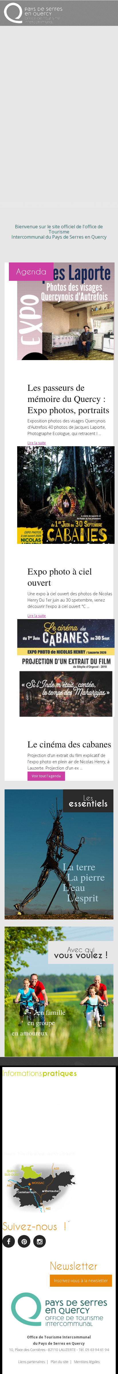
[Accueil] (33, 13)
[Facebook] (8, 1241)
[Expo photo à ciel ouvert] (66, 495)
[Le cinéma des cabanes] (66, 668)
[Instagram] (39, 1241)
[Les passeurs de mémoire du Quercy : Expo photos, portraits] (66, 311)
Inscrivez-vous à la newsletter (81, 1280)
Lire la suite (36, 442)
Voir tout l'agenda (46, 776)
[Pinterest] (24, 1241)
